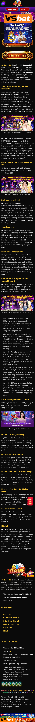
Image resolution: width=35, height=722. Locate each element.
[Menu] (3, 3)
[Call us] (6, 684)
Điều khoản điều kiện (11, 621)
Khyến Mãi (7, 628)
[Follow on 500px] (16, 684)
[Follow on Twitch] (19, 684)
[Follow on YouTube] (13, 684)
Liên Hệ (6, 631)
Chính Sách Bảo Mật (11, 618)
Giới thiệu (7, 614)
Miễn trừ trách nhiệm (11, 624)
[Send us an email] (3, 684)
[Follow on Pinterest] (9, 684)
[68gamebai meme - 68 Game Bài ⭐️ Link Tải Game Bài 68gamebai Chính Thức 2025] (17, 3)
